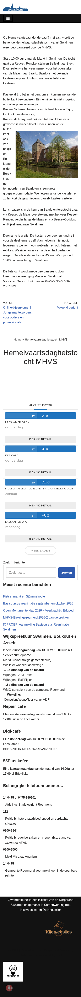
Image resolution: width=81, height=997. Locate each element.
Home (18, 339)
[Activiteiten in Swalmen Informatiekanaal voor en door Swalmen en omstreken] (15, 7)
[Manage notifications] (9, 988)
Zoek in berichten (14, 562)
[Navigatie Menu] (8, 18)
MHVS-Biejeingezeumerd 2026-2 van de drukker (36, 617)
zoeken (66, 572)
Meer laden (40, 550)
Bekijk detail (40, 439)
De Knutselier (52, 909)
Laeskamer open (17, 422)
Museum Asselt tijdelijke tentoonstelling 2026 (39, 488)
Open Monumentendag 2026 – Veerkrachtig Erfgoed (38, 610)
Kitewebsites (29, 909)
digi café (11, 455)
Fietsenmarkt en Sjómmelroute (24, 596)
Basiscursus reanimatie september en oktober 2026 (38, 603)
